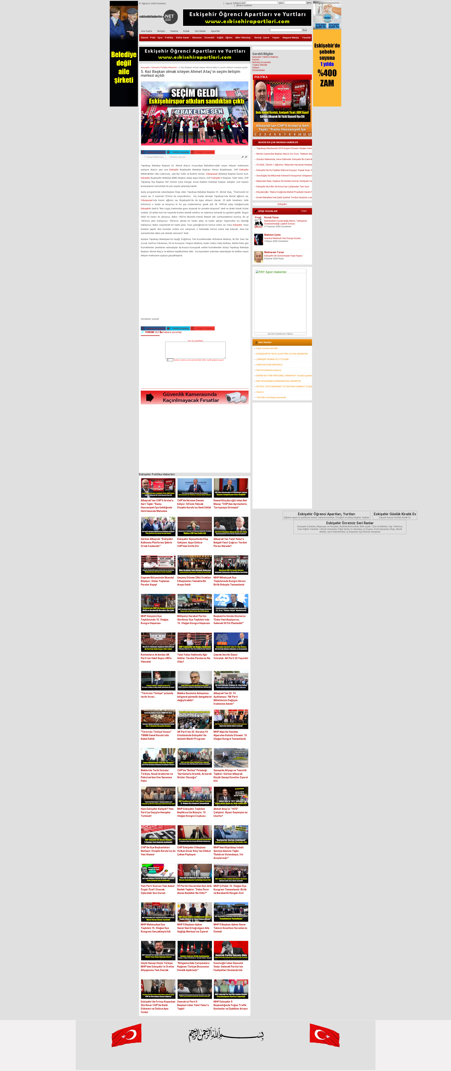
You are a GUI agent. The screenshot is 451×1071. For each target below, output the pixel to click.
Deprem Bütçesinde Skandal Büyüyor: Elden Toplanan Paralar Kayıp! (157, 581)
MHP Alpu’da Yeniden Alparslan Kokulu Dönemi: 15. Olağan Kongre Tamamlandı (231, 735)
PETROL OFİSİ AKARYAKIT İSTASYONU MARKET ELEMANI (284, 386)
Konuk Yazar (271, 217)
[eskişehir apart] (194, 60)
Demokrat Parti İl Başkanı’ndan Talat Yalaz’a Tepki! (193, 1005)
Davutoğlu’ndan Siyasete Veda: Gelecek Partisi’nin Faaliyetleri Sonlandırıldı (228, 967)
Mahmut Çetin (272, 234)
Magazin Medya (291, 37)
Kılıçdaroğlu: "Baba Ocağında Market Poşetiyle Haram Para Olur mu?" (284, 192)
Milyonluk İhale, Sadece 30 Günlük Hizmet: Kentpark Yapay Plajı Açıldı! (284, 181)
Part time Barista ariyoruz (268, 370)
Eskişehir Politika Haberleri (164, 67)
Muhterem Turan (274, 252)
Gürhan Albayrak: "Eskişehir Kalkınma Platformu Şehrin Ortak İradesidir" (157, 542)
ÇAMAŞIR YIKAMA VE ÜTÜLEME (272, 359)
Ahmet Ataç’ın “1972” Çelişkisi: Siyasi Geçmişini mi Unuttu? (231, 812)
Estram (255, 59)
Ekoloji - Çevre (261, 37)
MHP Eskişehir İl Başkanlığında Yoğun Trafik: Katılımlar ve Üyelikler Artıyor (231, 1005)
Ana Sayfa (146, 31)
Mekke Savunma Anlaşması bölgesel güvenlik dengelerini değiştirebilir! (194, 697)
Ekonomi (196, 37)
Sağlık (220, 37)
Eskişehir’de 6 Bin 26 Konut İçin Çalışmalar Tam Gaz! (282, 186)
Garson (260, 392)
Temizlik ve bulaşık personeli (271, 397)
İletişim (161, 31)
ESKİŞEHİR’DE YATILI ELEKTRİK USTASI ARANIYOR (282, 353)
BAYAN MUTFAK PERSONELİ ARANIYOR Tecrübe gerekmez (284, 375)
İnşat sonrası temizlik (267, 348)
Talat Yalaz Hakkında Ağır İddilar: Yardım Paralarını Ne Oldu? (193, 658)
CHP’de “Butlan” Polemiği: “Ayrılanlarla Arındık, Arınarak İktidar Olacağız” (194, 774)
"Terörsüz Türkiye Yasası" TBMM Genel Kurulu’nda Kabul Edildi (156, 735)
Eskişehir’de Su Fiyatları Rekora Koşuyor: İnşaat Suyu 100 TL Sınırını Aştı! (284, 170)
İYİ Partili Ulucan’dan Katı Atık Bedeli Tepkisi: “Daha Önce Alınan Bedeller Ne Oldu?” (194, 889)
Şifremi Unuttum (244, 5)
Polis (152, 37)
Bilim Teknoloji (242, 37)
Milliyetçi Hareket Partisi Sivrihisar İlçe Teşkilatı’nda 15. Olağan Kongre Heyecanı (193, 620)
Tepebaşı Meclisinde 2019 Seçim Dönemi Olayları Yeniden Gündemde (284, 148)
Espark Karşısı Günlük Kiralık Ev (395, 515)
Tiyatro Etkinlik (259, 65)
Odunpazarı (212, 174)
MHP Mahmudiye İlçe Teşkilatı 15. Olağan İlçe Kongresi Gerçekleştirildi (156, 928)
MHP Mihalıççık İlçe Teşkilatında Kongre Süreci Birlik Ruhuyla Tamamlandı (230, 581)
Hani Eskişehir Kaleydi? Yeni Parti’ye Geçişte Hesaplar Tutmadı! (157, 812)
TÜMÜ (304, 211)
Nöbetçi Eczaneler (261, 62)
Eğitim (229, 37)
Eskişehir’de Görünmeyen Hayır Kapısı (283, 255)
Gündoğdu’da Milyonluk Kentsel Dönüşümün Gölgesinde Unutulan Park (284, 175)
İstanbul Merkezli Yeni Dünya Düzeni (282, 238)
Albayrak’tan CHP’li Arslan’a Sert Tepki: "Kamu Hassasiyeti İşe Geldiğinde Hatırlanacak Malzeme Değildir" (157, 507)
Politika (169, 37)
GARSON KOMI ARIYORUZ (269, 364)
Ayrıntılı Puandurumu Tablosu (280, 334)
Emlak (186, 31)
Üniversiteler (258, 70)
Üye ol (229, 3)
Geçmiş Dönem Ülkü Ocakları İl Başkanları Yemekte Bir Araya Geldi (194, 581)
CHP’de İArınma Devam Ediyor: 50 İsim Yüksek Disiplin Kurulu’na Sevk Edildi (194, 504)
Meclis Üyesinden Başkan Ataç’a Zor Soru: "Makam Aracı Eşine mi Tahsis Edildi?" (284, 153)
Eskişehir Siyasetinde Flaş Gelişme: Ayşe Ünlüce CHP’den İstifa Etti (192, 542)
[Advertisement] (195, 288)
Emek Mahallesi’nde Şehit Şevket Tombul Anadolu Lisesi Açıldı (284, 197)
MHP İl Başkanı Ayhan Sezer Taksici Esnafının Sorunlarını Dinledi (230, 928)
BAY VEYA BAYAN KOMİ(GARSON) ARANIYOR (278, 381)
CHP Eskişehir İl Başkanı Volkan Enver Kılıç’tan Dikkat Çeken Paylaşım (194, 851)
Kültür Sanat (182, 37)
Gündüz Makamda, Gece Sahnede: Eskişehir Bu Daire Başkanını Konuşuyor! (284, 159)
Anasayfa (145, 67)
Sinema (174, 31)
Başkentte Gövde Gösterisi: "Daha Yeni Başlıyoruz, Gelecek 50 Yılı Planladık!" (230, 620)
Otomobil (209, 37)
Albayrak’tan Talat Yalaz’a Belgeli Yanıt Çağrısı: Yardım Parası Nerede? (230, 542)
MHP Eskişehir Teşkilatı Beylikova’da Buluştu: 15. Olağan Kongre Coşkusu (191, 812)
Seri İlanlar (200, 31)
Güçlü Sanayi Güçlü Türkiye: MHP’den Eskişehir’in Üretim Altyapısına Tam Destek (157, 967)
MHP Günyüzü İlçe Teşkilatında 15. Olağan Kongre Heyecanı (154, 620)
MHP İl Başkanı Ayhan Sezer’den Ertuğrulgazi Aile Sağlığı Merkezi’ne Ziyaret (193, 928)
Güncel (144, 37)
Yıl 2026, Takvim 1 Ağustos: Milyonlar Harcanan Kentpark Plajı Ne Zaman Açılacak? (284, 164)
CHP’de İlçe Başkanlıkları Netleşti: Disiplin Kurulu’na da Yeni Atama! (158, 851)
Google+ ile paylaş (205, 152)
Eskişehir (173, 169)
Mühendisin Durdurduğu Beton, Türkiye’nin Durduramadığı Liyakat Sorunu (285, 222)
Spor (160, 37)
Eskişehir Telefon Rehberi (265, 57)
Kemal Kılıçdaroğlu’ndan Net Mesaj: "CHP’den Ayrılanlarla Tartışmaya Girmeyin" (230, 504)
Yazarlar (306, 37)
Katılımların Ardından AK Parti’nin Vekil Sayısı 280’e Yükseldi (156, 658)
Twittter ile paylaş (180, 152)
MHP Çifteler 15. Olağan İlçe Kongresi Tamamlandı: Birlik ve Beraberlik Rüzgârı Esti (230, 889)
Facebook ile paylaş (155, 152)
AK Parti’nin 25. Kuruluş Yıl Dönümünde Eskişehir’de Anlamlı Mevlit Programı (192, 735)
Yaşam (275, 37)
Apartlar (215, 31)
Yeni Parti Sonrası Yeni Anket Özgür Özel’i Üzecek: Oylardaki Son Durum (158, 889)
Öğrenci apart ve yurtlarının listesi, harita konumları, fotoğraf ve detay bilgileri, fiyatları (326, 515)
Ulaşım (255, 67)
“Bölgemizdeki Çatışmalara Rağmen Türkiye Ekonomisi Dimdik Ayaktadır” (193, 967)
